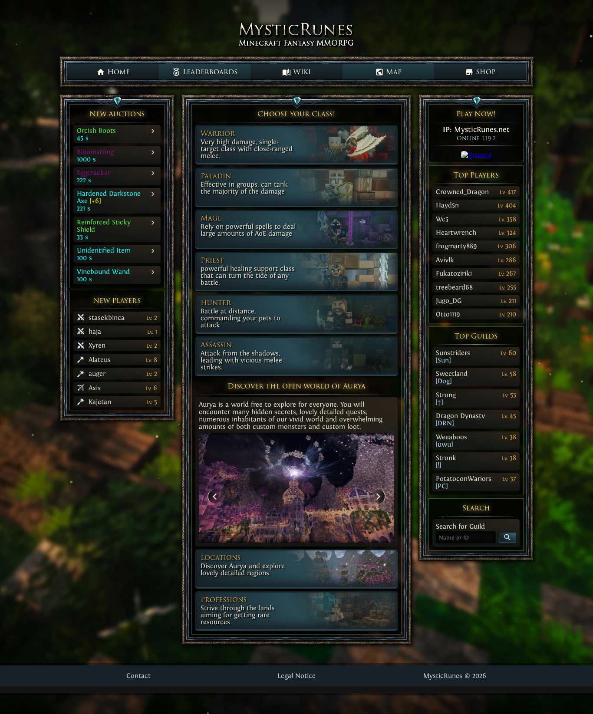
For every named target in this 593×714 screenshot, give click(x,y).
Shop (484, 72)
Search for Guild (460, 526)
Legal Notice (296, 675)
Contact (138, 675)
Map (393, 72)
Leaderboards (209, 72)
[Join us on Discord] (476, 154)
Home (117, 72)
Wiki (301, 72)
